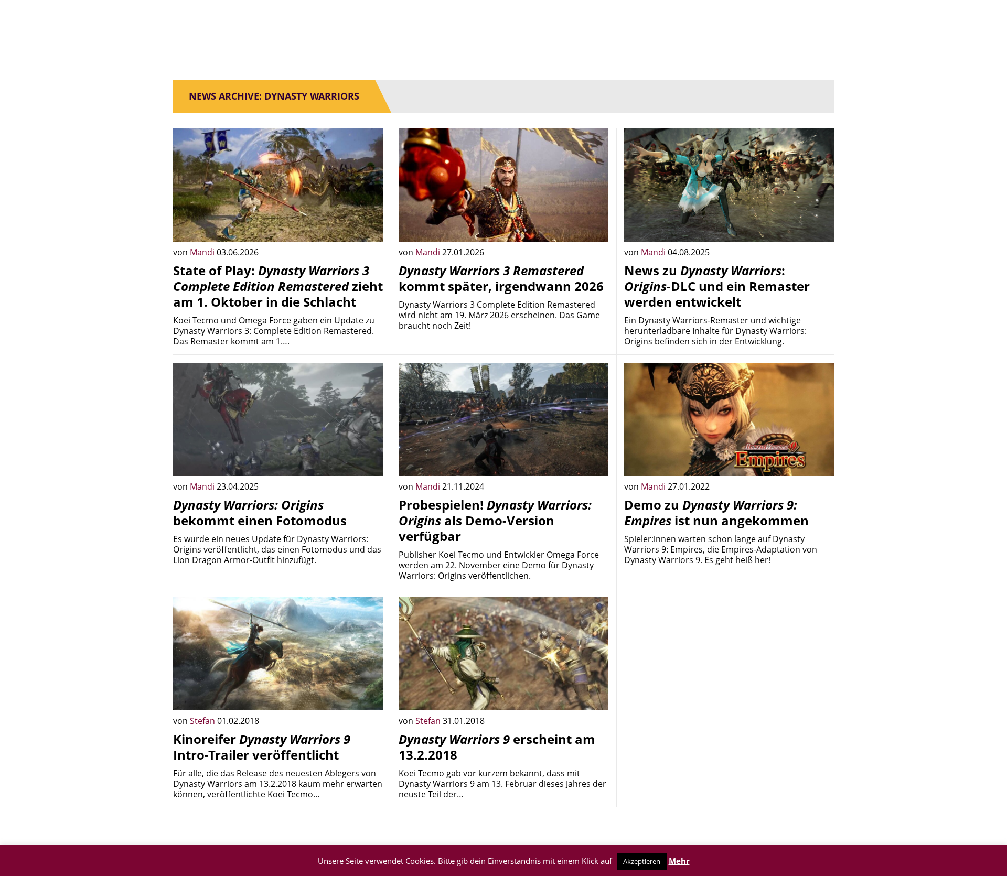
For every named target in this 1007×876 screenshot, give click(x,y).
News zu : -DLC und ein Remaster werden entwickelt (717, 286)
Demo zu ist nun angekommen (716, 512)
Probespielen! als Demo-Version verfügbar (495, 520)
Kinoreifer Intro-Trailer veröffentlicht (261, 746)
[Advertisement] (729, 670)
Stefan (203, 721)
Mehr (679, 861)
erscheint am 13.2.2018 (497, 746)
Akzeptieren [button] (641, 861)
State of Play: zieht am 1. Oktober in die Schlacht (278, 286)
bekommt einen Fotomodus (260, 512)
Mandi (203, 252)
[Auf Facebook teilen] (367, 225)
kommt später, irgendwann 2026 (501, 278)
